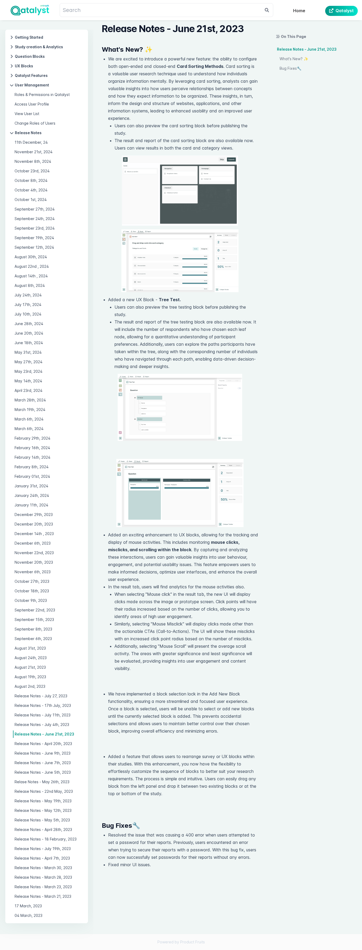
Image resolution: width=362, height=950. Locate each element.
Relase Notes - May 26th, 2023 (42, 782)
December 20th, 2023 (34, 524)
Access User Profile (32, 104)
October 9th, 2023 (31, 600)
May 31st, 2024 (28, 352)
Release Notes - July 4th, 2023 (42, 724)
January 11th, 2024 (31, 505)
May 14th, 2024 (28, 381)
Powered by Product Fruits (181, 942)
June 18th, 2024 (29, 342)
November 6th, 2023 (33, 572)
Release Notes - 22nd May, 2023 (44, 791)
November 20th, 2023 (34, 562)
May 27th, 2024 (28, 362)
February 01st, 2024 (32, 476)
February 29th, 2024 (32, 438)
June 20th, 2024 (29, 333)
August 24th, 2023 (31, 657)
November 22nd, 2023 (34, 552)
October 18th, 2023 (32, 591)
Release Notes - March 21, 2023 (43, 896)
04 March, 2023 (28, 915)
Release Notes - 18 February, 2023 (46, 839)
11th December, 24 (31, 142)
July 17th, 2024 (28, 304)
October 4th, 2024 (31, 190)
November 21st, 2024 (33, 152)
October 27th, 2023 (32, 581)
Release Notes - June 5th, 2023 (43, 772)
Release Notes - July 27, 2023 (41, 696)
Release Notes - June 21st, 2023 (44, 734)
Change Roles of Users (35, 123)
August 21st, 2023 (30, 667)
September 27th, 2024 (35, 209)
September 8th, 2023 (33, 629)
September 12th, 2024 (34, 247)
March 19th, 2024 (30, 409)
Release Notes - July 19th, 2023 (43, 848)
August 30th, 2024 (31, 257)
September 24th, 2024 (35, 218)
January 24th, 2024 (32, 495)
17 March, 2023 (28, 906)
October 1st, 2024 (31, 199)
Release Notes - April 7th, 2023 (42, 858)
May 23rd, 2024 (28, 371)
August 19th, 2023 (30, 677)
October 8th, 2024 (31, 180)
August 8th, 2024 (30, 285)
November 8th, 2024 (33, 161)
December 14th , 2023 (34, 533)
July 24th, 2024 (28, 295)
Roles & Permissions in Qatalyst (42, 94)
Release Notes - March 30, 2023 (43, 867)
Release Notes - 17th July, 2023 (43, 705)
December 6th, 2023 (33, 543)
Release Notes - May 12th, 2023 (43, 810)
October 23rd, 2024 (32, 171)
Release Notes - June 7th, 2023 (43, 762)
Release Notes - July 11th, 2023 (42, 715)
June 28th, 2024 (29, 323)
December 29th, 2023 (34, 514)
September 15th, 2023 (34, 619)
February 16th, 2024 (32, 447)
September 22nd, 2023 (35, 610)
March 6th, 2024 (29, 419)
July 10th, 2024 (28, 314)
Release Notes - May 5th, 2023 (42, 820)
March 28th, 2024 (30, 400)
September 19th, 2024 (34, 237)
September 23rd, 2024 (35, 228)
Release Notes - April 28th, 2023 (43, 829)
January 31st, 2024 (31, 486)
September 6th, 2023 (33, 638)
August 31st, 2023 (30, 648)
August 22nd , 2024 (32, 266)
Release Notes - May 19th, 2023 (43, 801)
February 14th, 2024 (32, 457)
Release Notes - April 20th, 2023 (43, 743)
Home (299, 10)
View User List (27, 113)
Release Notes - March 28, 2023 (43, 877)
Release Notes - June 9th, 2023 (42, 753)
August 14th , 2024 (31, 276)
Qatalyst (344, 10)
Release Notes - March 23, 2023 (43, 887)
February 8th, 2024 (31, 467)
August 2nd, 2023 (30, 686)
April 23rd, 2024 (28, 390)
